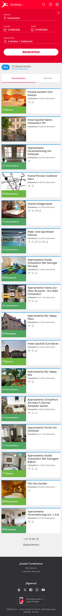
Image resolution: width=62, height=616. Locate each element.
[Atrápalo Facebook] (31, 590)
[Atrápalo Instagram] (37, 590)
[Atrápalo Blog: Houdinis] (19, 589)
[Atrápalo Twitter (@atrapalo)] (25, 590)
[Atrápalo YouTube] (43, 590)
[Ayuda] (50, 4)
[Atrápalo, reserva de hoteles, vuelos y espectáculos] (5, 4)
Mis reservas (31, 568)
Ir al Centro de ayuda (31, 571)
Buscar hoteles (31, 52)
